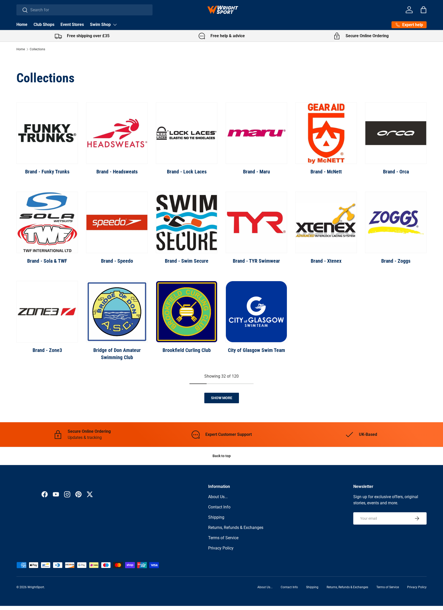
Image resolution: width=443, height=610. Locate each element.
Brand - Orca (396, 172)
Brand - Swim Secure (186, 261)
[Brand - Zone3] (47, 311)
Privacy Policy (221, 548)
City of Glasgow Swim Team (256, 350)
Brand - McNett (326, 172)
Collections (37, 49)
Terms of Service (223, 537)
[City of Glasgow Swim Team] (256, 311)
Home (21, 24)
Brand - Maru (256, 172)
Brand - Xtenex (326, 261)
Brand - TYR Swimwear (256, 261)
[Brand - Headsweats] (116, 133)
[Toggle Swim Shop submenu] (115, 25)
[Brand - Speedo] (116, 222)
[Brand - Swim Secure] (186, 222)
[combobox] (84, 9)
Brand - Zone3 (47, 350)
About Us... (218, 496)
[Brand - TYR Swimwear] (256, 222)
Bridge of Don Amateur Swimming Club (117, 353)
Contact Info (219, 507)
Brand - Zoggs (395, 261)
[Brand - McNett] (326, 133)
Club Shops (44, 24)
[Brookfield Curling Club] (186, 311)
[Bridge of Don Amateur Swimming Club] (116, 311)
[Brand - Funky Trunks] (47, 133)
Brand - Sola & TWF (47, 261)
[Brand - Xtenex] (326, 222)
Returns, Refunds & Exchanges (235, 527)
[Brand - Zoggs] (395, 222)
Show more (221, 398)
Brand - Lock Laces (187, 172)
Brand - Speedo (117, 261)
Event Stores (72, 24)
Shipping (216, 517)
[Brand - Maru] (256, 133)
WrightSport (35, 587)
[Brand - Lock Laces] (186, 133)
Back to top (222, 456)
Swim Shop (100, 24)
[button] (423, 9)
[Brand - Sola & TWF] (47, 222)
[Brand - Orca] (395, 133)
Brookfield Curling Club (187, 350)
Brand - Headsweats (117, 172)
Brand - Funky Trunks (47, 172)
